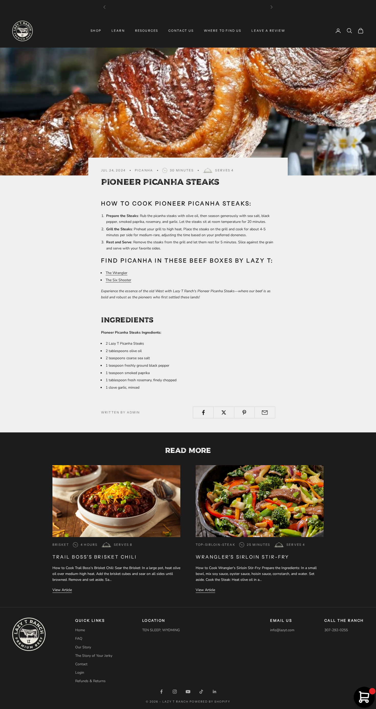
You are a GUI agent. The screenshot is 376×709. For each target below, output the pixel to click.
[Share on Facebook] (203, 412)
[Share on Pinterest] (244, 412)
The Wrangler (116, 272)
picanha (144, 170)
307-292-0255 (336, 630)
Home (80, 630)
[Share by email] (265, 412)
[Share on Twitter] (224, 412)
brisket (60, 545)
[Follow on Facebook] (161, 691)
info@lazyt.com (282, 630)
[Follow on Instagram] (174, 691)
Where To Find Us (222, 30)
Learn (118, 30)
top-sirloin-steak (215, 545)
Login (79, 672)
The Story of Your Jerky (93, 655)
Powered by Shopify (210, 701)
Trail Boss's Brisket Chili (94, 557)
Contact (81, 664)
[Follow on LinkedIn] (214, 691)
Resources (146, 30)
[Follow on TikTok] (201, 691)
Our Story (83, 647)
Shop (96, 30)
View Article (62, 589)
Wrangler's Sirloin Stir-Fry (242, 557)
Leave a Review (268, 30)
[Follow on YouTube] (188, 691)
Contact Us (181, 30)
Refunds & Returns (90, 681)
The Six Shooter (118, 280)
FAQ (78, 638)
